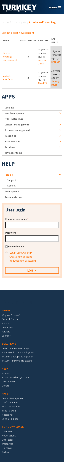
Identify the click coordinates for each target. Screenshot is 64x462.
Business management (17, 130)
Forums (16, 22)
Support (11, 180)
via (24, 22)
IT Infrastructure (13, 118)
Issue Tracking (9, 410)
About (6, 310)
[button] (55, 7)
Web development (14, 113)
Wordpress (7, 443)
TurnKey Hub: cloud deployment (18, 352)
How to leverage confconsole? (10, 56)
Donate (5, 385)
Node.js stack (8, 435)
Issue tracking (12, 141)
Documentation (13, 197)
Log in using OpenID (20, 252)
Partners (6, 331)
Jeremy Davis (42, 61)
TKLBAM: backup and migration (17, 356)
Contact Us (7, 327)
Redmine (6, 452)
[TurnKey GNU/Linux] (19, 10)
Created (43, 40)
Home (5, 22)
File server (7, 448)
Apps (8, 96)
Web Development (11, 406)
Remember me (16, 246)
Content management (16, 124)
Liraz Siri (55, 61)
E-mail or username (16, 219)
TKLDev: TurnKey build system (17, 360)
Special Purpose (10, 418)
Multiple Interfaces (8, 77)
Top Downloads (13, 426)
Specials (9, 107)
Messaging (10, 135)
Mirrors (5, 323)
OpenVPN (7, 431)
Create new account (20, 256)
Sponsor (6, 335)
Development (11, 191)
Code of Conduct (10, 319)
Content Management (12, 398)
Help (8, 163)
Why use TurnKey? (11, 315)
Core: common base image (15, 348)
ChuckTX (42, 83)
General (11, 185)
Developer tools (13, 152)
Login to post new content (18, 32)
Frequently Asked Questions (16, 377)
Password (11, 232)
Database (9, 147)
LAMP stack (7, 439)
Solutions (9, 343)
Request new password (22, 260)
